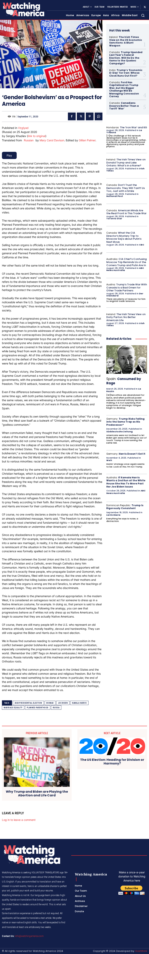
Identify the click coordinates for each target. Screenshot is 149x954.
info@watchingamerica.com (29, 936)
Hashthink (141, 951)
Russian (29, 140)
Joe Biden (63, 703)
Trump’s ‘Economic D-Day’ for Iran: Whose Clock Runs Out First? (125, 72)
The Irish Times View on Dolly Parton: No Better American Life (126, 317)
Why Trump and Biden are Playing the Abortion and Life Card (37, 793)
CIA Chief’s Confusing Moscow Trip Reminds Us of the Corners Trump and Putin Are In (126, 262)
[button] (143, 15)
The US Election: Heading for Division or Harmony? (112, 761)
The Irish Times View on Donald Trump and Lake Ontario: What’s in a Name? (126, 162)
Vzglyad (23, 127)
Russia (56, 708)
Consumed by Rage (123, 381)
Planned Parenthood (38, 708)
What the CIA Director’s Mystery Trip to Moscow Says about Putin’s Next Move (123, 237)
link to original (36, 136)
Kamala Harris (79, 703)
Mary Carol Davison (52, 140)
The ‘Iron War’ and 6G (133, 127)
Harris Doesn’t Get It (132, 453)
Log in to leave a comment (19, 819)
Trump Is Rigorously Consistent (124, 507)
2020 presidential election (28, 703)
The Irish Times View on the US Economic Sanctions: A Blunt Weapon (125, 41)
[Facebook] (72, 116)
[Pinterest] (90, 116)
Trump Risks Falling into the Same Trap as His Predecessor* (125, 421)
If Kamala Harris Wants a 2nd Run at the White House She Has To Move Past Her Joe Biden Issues (125, 482)
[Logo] (23, 9)
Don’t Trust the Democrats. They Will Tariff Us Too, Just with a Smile (125, 188)
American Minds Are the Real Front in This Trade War (126, 212)
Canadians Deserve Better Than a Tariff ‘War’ (124, 105)
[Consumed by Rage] (126, 359)
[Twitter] (144, 7)
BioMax (50, 703)
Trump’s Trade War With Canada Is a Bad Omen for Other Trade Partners (126, 287)
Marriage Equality (13, 708)
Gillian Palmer (87, 140)
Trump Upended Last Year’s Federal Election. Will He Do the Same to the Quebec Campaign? (125, 58)
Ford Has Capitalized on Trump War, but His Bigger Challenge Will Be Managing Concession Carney (124, 89)
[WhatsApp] (98, 116)
